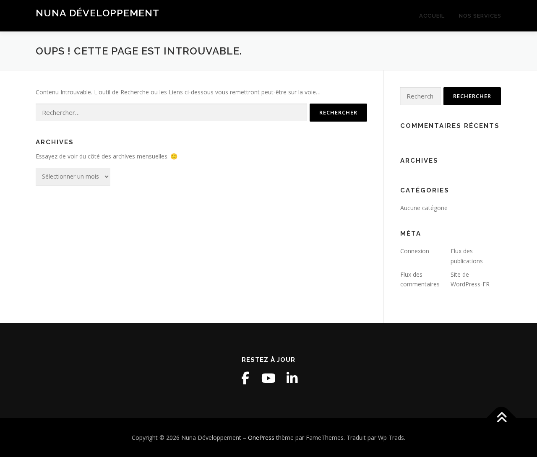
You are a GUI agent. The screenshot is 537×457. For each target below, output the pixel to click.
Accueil (432, 16)
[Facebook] (245, 378)
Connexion (414, 251)
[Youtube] (268, 378)
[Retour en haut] (501, 418)
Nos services (480, 16)
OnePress (261, 437)
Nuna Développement (97, 12)
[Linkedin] (292, 378)
